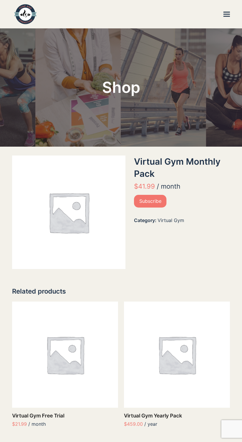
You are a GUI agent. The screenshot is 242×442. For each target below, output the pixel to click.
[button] (226, 14)
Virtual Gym (171, 220)
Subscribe (150, 201)
